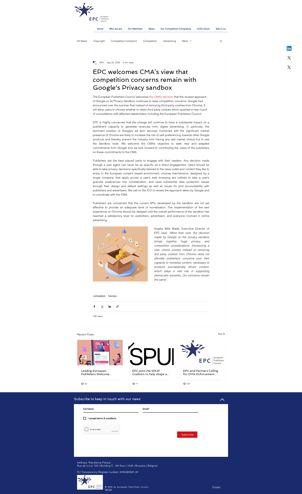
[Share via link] (117, 306)
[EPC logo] (202, 352)
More (185, 41)
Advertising (169, 41)
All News (82, 41)
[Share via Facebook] (94, 306)
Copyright (99, 41)
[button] (220, 41)
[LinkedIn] (289, 48)
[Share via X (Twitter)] (102, 306)
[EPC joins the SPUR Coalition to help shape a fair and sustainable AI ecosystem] (151, 352)
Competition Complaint (124, 41)
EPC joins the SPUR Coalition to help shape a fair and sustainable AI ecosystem (149, 372)
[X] (289, 57)
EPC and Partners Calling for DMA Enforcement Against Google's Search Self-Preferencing (200, 372)
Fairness (112, 295)
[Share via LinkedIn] (109, 306)
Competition (150, 41)
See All (221, 333)
